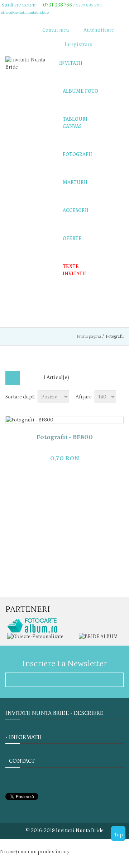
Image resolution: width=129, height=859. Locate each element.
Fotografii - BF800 (65, 437)
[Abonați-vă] (115, 679)
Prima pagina (89, 336)
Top (118, 835)
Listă (29, 378)
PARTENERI (27, 609)
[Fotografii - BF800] (64, 420)
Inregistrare (78, 44)
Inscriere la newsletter (64, 663)
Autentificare (98, 30)
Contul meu (55, 30)
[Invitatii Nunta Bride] (26, 63)
